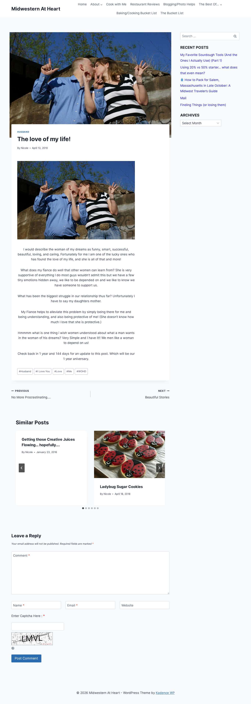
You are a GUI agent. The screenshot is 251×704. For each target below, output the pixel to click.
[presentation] (129, 454)
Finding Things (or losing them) (203, 105)
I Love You (43, 371)
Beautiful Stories (157, 394)
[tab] (83, 508)
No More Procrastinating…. (31, 394)
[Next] (159, 468)
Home (82, 4)
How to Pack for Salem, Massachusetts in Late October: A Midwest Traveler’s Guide (205, 85)
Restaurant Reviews (145, 4)
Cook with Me (116, 4)
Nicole (24, 147)
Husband (23, 131)
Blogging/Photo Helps (179, 4)
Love (58, 371)
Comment (21, 555)
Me (69, 371)
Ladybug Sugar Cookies (121, 486)
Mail (183, 98)
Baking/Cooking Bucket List (136, 13)
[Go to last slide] (22, 468)
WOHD (81, 371)
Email (72, 605)
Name (18, 605)
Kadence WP (165, 693)
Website (127, 605)
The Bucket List (171, 13)
